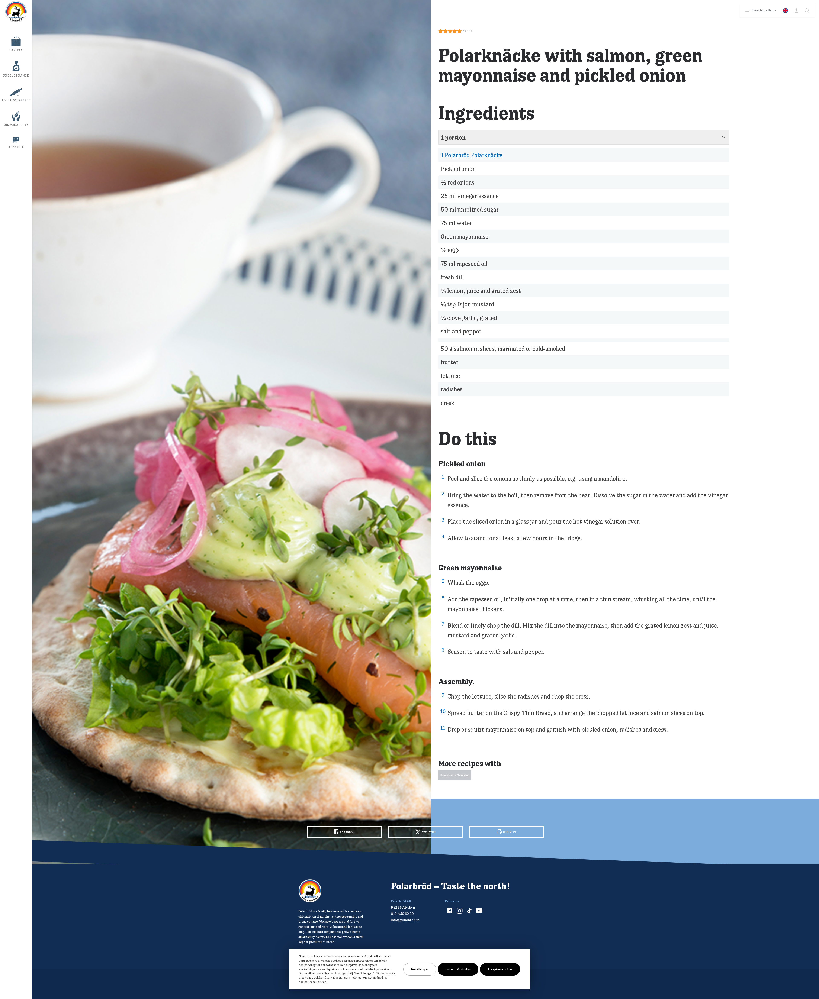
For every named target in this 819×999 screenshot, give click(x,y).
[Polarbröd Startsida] (310, 890)
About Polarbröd (16, 100)
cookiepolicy (307, 965)
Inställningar (419, 969)
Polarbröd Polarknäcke (471, 155)
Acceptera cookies (500, 969)
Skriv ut (509, 832)
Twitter (428, 832)
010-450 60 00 (402, 914)
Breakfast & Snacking (454, 775)
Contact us (16, 146)
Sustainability (16, 125)
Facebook (347, 832)
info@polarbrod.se (405, 920)
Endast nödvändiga (458, 969)
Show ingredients (764, 10)
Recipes (16, 50)
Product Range (16, 75)
